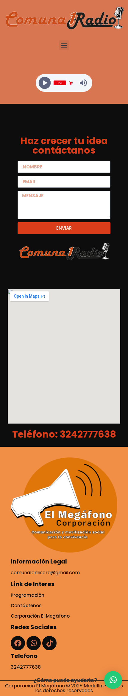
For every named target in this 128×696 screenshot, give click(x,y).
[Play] (44, 82)
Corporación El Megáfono (40, 616)
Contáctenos (26, 605)
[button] (64, 45)
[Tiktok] (49, 643)
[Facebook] (18, 643)
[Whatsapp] (33, 643)
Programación (27, 595)
